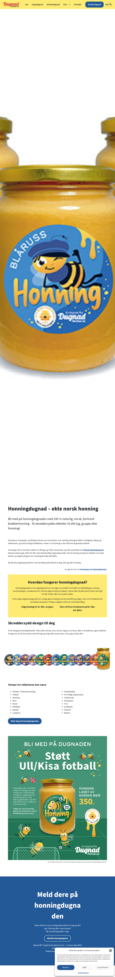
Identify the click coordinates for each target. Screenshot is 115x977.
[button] (110, 950)
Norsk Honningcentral (94, 550)
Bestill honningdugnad (57, 938)
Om (26, 4)
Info (65, 4)
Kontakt (77, 4)
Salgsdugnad (37, 4)
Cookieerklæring (83, 973)
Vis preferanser (102, 967)
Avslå (84, 967)
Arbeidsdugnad (53, 4)
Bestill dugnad (94, 4)
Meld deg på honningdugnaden (25, 721)
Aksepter (66, 967)
